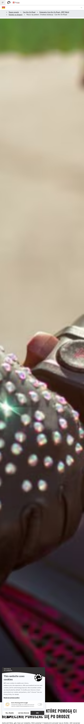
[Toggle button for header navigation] (3, 2)
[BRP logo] (9, 2)
